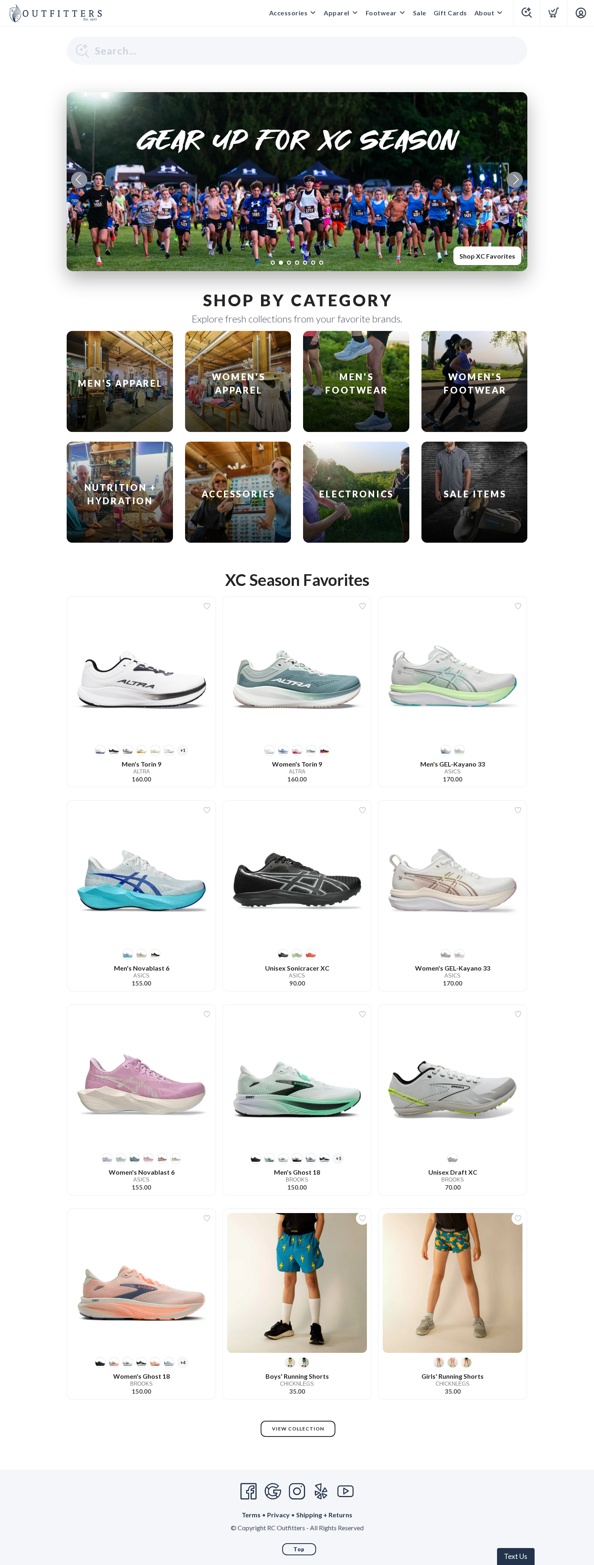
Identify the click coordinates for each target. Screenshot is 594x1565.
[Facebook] (248, 1491)
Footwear (381, 13)
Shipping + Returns (324, 1515)
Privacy (278, 1515)
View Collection (298, 1429)
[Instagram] (297, 1491)
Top (299, 1549)
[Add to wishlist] (206, 606)
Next (515, 180)
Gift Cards (450, 13)
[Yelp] (321, 1491)
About (484, 13)
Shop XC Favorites (487, 256)
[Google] (273, 1491)
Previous (79, 180)
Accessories (288, 13)
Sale (419, 13)
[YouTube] (345, 1491)
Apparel (337, 13)
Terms (251, 1515)
